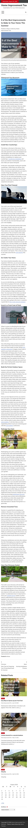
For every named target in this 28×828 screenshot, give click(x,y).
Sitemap (3, 824)
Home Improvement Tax (14, 5)
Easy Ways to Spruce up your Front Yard (12, 700)
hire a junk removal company (17, 302)
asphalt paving (11, 595)
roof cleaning (19, 252)
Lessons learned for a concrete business (12, 735)
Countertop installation (14, 159)
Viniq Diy (3, 772)
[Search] (26, 12)
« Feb (2, 803)
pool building (9, 425)
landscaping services (18, 494)
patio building (5, 422)
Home (8, 656)
